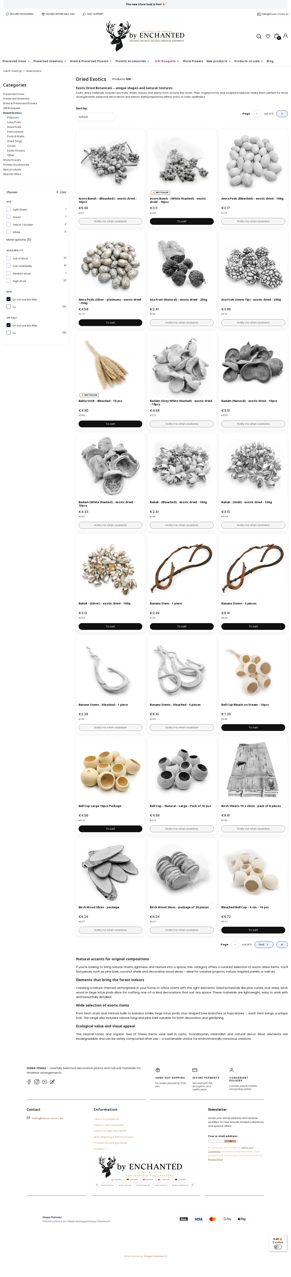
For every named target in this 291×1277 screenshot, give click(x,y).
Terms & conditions (106, 1119)
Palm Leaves (15, 132)
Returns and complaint (109, 1125)
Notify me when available (110, 221)
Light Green (20, 209)
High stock (19, 281)
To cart (181, 221)
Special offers (12, 174)
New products (12, 169)
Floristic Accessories (16, 165)
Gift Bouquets (11, 108)
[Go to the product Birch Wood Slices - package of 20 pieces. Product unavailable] (182, 872)
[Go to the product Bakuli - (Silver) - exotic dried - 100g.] (111, 568)
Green (17, 217)
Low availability (22, 266)
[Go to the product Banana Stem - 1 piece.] (182, 568)
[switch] (278, 1247)
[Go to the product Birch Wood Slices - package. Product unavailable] (111, 872)
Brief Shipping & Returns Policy (113, 1137)
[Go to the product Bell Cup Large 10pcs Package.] (111, 770)
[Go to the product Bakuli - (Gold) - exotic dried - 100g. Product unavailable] (253, 467)
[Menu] (284, 1236)
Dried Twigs (14, 141)
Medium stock (22, 273)
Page (246, 114)
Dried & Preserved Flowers (20, 103)
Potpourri (13, 117)
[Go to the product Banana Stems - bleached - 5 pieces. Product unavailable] (182, 669)
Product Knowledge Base (110, 1143)
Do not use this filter (25, 299)
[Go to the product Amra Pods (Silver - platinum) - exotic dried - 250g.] (111, 264)
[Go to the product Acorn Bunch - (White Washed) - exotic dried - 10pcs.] (182, 163)
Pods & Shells (15, 136)
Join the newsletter (230, 1141)
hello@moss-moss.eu (275, 14)
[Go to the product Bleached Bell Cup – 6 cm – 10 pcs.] (253, 872)
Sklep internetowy (144, 1256)
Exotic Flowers (16, 151)
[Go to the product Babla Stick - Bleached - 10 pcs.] (111, 366)
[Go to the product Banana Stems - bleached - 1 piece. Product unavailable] (111, 669)
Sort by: (82, 108)
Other (10, 155)
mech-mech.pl (12, 71)
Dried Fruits (14, 127)
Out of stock (20, 258)
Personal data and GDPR (110, 1131)
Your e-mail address (223, 1136)
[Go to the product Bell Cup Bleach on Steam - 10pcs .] (253, 669)
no (14, 307)
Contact (99, 1149)
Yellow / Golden (23, 225)
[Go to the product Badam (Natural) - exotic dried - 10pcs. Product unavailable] (253, 366)
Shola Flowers (12, 160)
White (16, 232)
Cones (11, 146)
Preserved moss (13, 94)
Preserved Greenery (16, 98)
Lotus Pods (14, 122)
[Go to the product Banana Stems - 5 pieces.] (253, 568)
